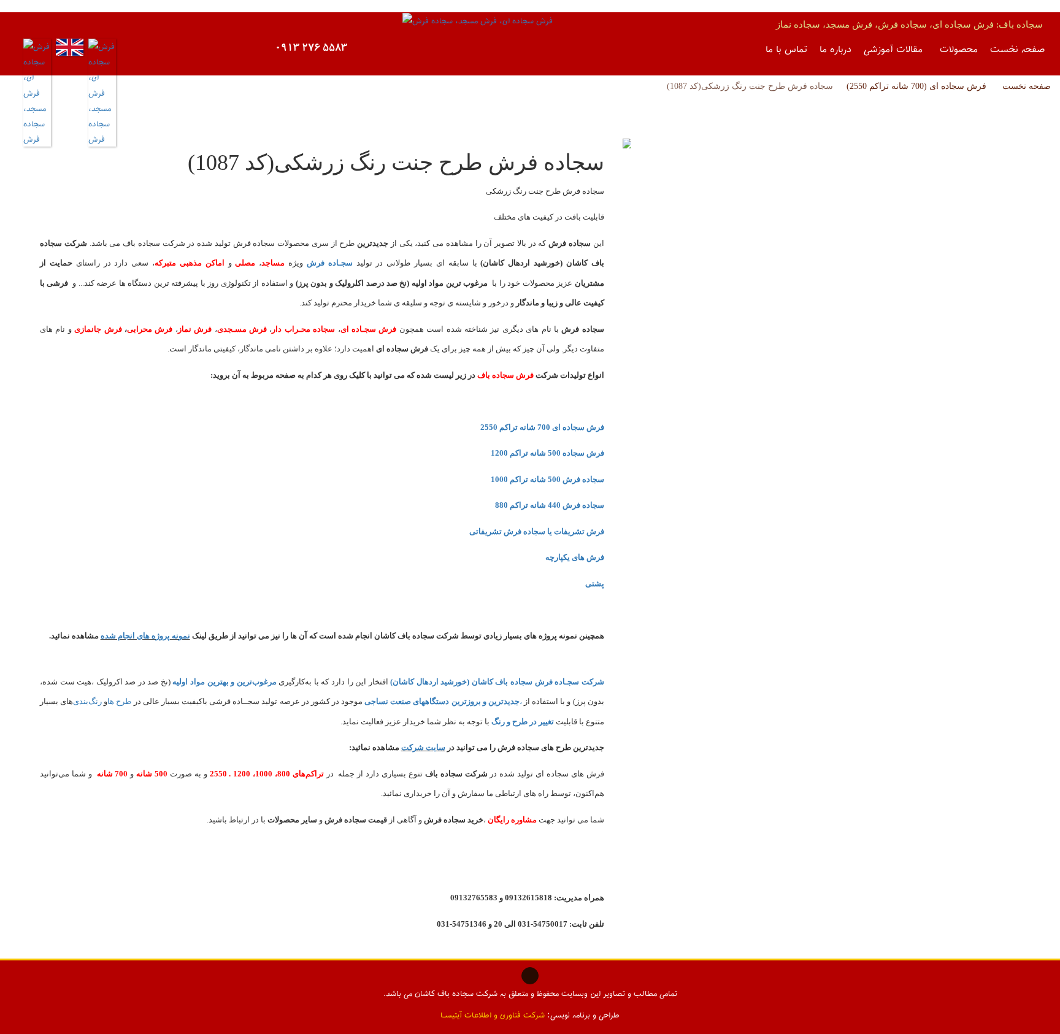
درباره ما (835, 48)
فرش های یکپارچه (574, 557)
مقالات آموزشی (893, 48)
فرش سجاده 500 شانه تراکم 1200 (547, 453)
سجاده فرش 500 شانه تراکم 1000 (547, 479)
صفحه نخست (1017, 48)
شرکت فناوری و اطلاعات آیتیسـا (492, 1014)
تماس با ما (786, 48)
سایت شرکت (423, 747)
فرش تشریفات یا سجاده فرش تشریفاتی (536, 531)
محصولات (959, 48)
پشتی (594, 583)
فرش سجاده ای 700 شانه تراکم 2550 (542, 427)
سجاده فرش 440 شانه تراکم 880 (549, 505)
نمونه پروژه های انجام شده (145, 635)
